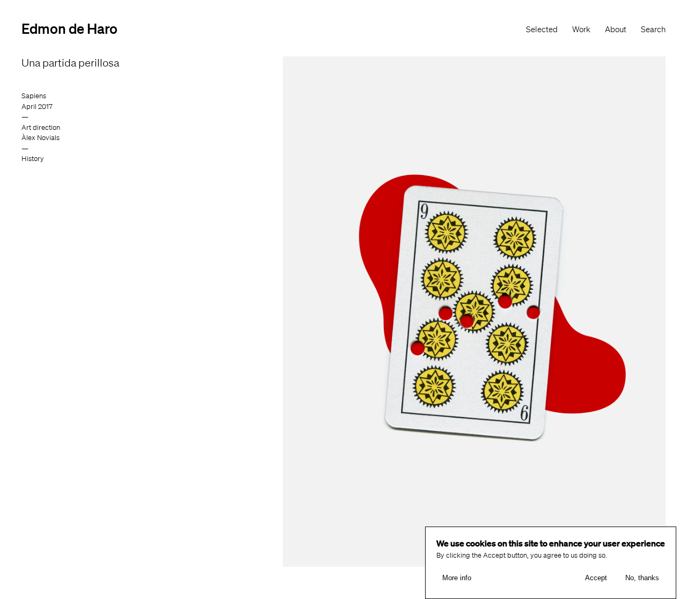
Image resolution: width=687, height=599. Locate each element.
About (615, 29)
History (32, 158)
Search (653, 29)
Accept (596, 578)
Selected (542, 29)
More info (456, 578)
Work (581, 29)
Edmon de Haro (69, 28)
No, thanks (642, 578)
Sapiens (33, 95)
